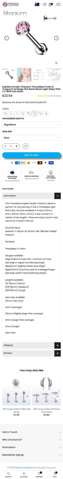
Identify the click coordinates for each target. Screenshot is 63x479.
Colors (5, 109)
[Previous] (6, 38)
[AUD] (38, 4)
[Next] (56, 38)
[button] (44, 96)
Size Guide (7, 188)
